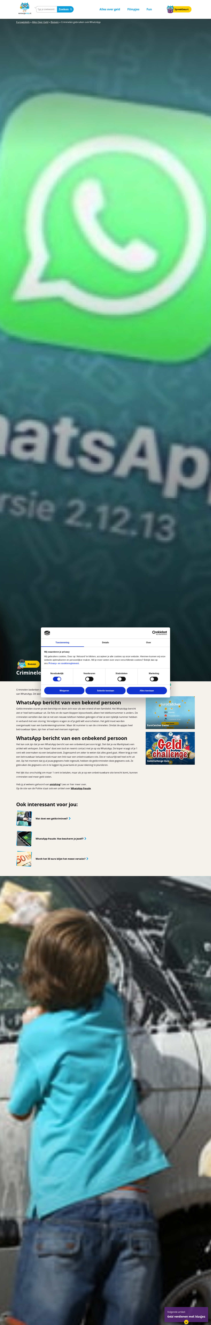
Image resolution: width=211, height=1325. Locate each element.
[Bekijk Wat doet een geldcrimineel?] (77, 818)
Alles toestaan (147, 690)
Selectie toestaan (105, 690)
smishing (55, 784)
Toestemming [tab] (62, 642)
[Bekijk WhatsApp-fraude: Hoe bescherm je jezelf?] (77, 839)
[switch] (89, 679)
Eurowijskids (23, 22)
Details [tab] (105, 642)
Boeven (55, 22)
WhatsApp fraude (81, 788)
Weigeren (64, 690)
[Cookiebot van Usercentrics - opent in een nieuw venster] (154, 633)
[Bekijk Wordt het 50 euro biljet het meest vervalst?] (77, 859)
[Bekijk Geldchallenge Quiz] (170, 748)
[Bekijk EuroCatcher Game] (170, 712)
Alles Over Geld (40, 22)
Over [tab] (148, 642)
